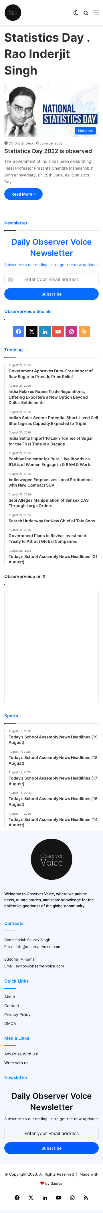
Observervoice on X (24, 576)
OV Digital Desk (21, 143)
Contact (11, 1005)
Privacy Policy (17, 1014)
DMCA (10, 1023)
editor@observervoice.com (40, 966)
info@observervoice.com (38, 946)
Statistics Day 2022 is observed (48, 151)
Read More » (23, 194)
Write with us (16, 1063)
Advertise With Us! (21, 1054)
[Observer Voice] (12, 12)
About (9, 997)
